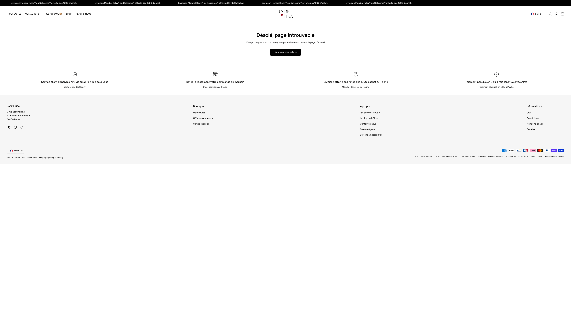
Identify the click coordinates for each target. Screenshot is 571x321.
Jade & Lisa (19, 157)
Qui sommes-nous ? (370, 112)
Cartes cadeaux (201, 123)
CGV (529, 112)
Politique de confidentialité (517, 156)
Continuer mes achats (285, 52)
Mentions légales (535, 123)
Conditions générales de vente (490, 156)
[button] (550, 14)
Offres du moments (203, 118)
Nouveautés (199, 112)
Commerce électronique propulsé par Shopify (44, 157)
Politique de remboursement (447, 156)
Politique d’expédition (423, 156)
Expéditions (533, 118)
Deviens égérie (367, 129)
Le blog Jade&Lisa (369, 118)
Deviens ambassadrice (371, 135)
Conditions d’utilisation (554, 156)
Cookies (531, 129)
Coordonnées (536, 156)
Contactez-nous (368, 123)
